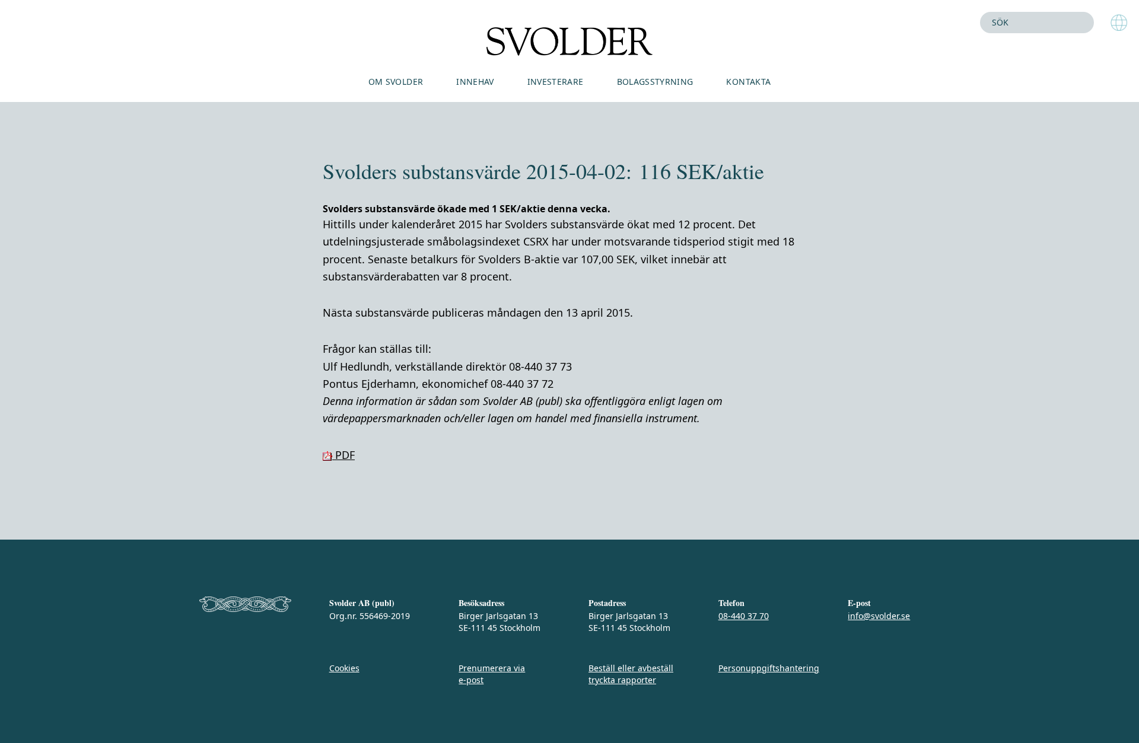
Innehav (475, 81)
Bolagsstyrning (655, 81)
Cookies (344, 668)
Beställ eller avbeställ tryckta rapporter (630, 673)
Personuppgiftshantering (768, 668)
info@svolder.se (879, 615)
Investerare (555, 81)
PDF (343, 455)
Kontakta (748, 81)
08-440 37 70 (743, 615)
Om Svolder (396, 81)
